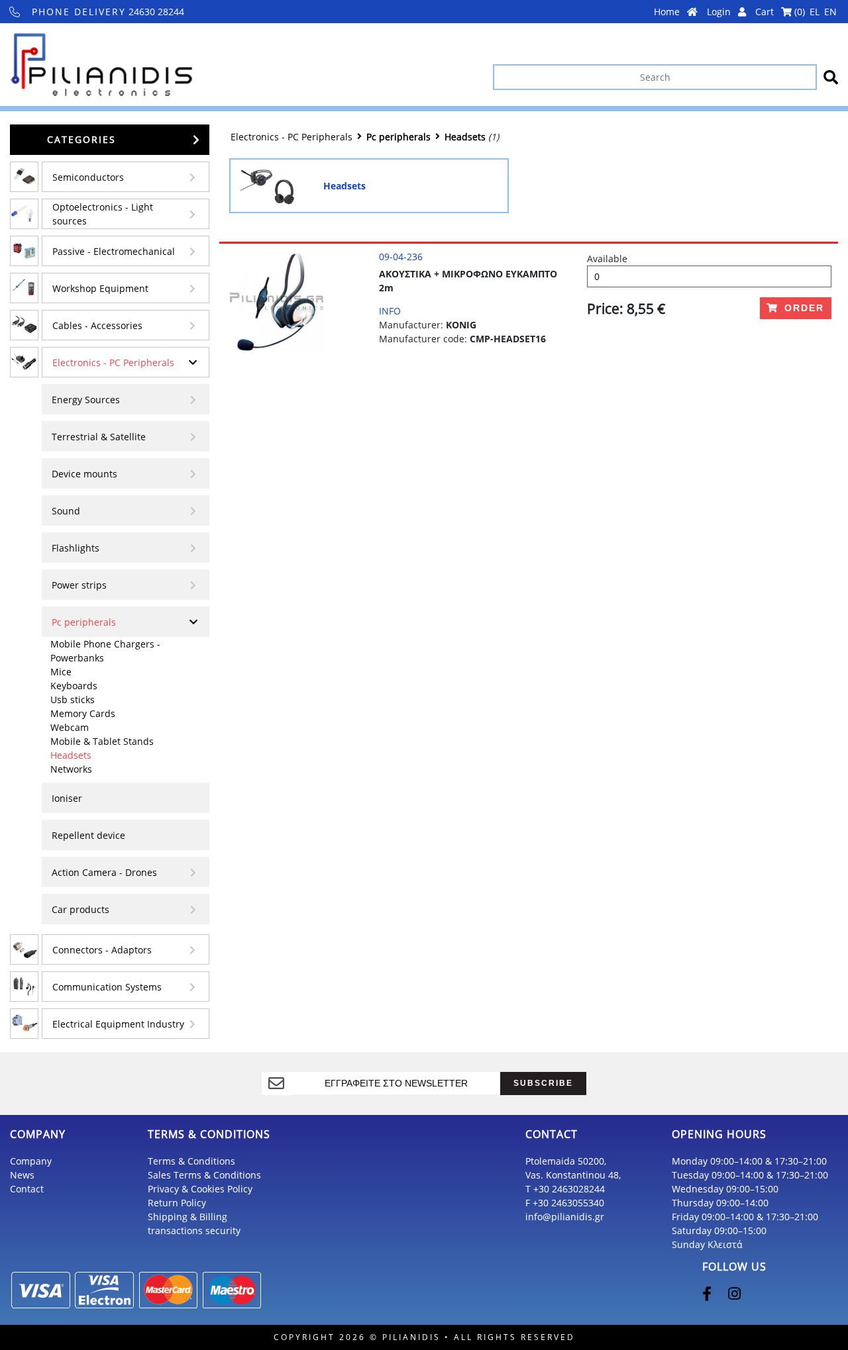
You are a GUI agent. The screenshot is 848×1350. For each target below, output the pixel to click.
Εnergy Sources (86, 399)
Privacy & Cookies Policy (200, 1188)
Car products (80, 909)
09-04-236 (401, 256)
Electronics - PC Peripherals (113, 362)
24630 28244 (108, 11)
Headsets (70, 755)
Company (31, 1161)
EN (830, 11)
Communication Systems (107, 987)
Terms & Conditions (191, 1161)
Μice (61, 671)
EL (815, 11)
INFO (390, 311)
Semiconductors (88, 177)
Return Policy (177, 1202)
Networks (71, 769)
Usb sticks (72, 699)
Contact (27, 1188)
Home (668, 11)
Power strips (79, 585)
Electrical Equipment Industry (118, 1024)
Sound (66, 511)
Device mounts (84, 473)
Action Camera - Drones (104, 872)
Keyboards (73, 685)
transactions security (194, 1230)
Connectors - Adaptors (102, 949)
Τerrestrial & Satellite (99, 436)
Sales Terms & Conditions (204, 1175)
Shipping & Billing (187, 1216)
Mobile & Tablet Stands (102, 741)
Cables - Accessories (97, 325)
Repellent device (88, 835)
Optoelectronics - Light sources (102, 214)
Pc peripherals (84, 622)
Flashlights (75, 548)
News (22, 1175)
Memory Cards (82, 713)
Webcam (69, 727)
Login (720, 11)
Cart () (780, 11)
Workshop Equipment (100, 288)
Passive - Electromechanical (113, 251)
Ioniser (67, 798)
